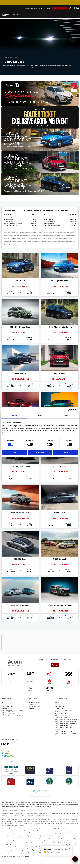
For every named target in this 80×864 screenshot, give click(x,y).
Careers (40, 8)
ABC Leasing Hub (7, 706)
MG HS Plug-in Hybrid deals (60, 327)
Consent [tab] (14, 416)
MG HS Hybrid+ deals (20, 512)
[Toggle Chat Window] (75, 859)
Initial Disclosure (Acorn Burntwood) (66, 719)
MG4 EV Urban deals (20, 605)
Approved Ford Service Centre (11, 716)
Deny (14, 452)
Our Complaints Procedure (63, 714)
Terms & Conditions (61, 717)
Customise (40, 452)
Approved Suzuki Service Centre (11, 710)
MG (2, 704)
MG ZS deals (59, 373)
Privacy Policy (59, 708)
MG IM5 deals (60, 512)
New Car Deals (32, 704)
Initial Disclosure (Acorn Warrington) (66, 721)
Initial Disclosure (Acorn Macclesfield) (66, 723)
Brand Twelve (25, 856)
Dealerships (27, 8)
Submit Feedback (60, 716)
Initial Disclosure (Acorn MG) (63, 731)
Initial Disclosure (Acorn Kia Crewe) (66, 725)
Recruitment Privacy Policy (63, 710)
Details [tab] (40, 416)
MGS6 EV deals (60, 559)
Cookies (57, 712)
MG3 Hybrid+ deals (59, 281)
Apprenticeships (46, 8)
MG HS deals (20, 373)
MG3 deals (20, 281)
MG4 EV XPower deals (20, 327)
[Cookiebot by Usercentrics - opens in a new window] (69, 410)
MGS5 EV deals (59, 466)
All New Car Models (34, 702)
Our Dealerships (60, 706)
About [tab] (66, 416)
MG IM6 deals (20, 559)
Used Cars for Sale (34, 706)
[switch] (30, 444)
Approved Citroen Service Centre (12, 714)
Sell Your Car (34, 8)
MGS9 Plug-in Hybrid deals (60, 605)
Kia (2, 702)
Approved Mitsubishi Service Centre (12, 712)
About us (57, 702)
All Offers (4, 57)
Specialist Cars (6, 708)
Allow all (65, 452)
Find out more (23, 810)
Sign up (54, 665)
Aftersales (31, 708)
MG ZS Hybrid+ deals (20, 466)
